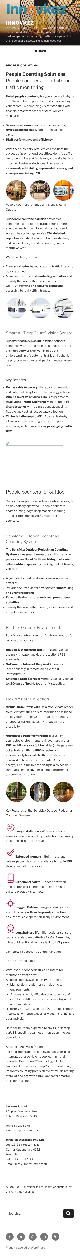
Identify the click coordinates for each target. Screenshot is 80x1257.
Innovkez (20, 23)
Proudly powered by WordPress (25, 1247)
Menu (42, 50)
